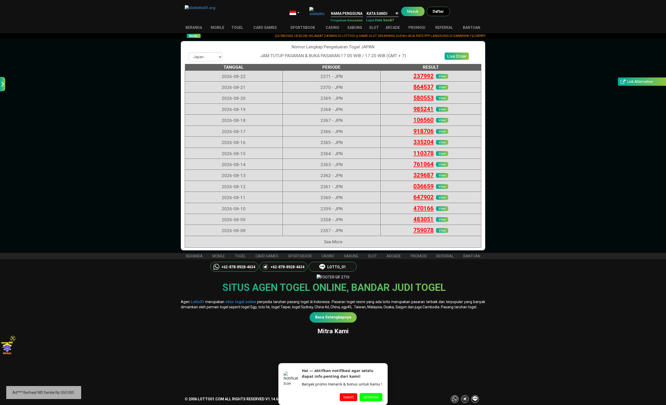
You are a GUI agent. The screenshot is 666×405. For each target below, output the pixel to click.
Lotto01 (197, 302)
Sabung (354, 27)
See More (333, 241)
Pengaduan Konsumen (346, 20)
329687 (423, 175)
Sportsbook (302, 27)
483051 (423, 219)
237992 (423, 76)
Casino (332, 27)
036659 (423, 186)
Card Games (265, 27)
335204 (423, 142)
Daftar (438, 11)
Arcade (393, 27)
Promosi (416, 27)
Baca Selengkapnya (333, 317)
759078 (423, 230)
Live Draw (456, 56)
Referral (444, 27)
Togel (237, 27)
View (442, 76)
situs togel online (240, 302)
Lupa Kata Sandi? (380, 20)
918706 (423, 131)
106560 (423, 120)
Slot (374, 27)
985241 (423, 109)
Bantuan (471, 27)
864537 (423, 87)
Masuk (412, 11)
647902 (423, 197)
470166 (423, 208)
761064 (423, 164)
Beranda (193, 27)
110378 (423, 153)
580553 (423, 98)
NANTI (348, 397)
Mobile (217, 27)
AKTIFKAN (371, 397)
